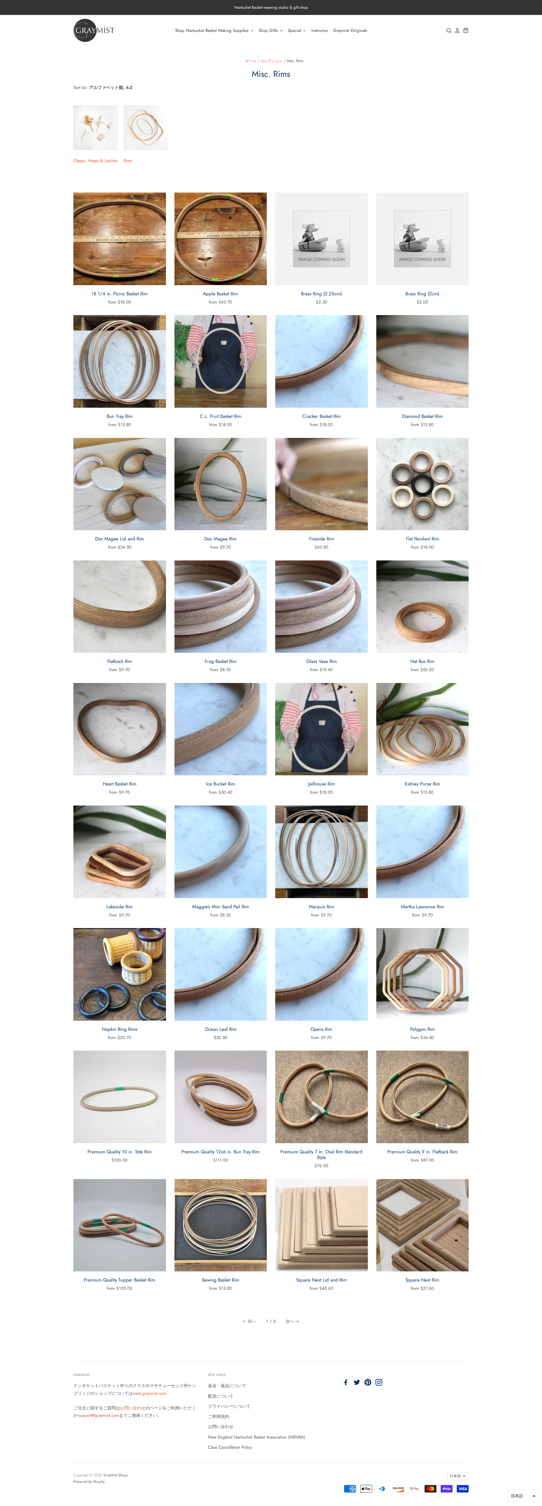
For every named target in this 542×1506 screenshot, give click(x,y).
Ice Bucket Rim (220, 783)
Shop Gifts (269, 30)
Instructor (319, 30)
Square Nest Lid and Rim (321, 1279)
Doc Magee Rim (220, 538)
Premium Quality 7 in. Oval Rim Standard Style (321, 1154)
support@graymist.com (98, 1415)
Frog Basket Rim (221, 661)
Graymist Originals (350, 30)
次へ (290, 1321)
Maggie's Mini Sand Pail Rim (220, 906)
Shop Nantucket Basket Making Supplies (212, 30)
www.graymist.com (150, 1393)
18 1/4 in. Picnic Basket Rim (119, 293)
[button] (522, 1496)
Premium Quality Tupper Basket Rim (119, 1279)
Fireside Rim (321, 538)
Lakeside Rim (119, 906)
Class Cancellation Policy (230, 1447)
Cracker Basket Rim (321, 416)
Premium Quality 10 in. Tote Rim (120, 1151)
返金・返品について (227, 1386)
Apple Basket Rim (220, 293)
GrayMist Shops (115, 1475)
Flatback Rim (119, 661)
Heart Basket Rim (119, 783)
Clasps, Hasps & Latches (95, 161)
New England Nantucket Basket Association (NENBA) (256, 1437)
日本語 (455, 1476)
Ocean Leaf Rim (221, 1029)
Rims (128, 161)
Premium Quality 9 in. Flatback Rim (422, 1151)
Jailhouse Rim (321, 783)
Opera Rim (321, 1029)
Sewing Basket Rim (220, 1279)
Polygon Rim (422, 1029)
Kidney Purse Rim (422, 783)
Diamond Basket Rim (422, 416)
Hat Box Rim (422, 661)
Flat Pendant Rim (422, 538)
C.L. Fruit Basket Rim (220, 416)
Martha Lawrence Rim (422, 906)
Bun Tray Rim (119, 416)
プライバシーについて (229, 1406)
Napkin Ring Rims (119, 1029)
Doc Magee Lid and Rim (119, 538)
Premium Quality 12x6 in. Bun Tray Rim (220, 1151)
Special (295, 30)
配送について (220, 1396)
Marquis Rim (321, 906)
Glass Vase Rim (321, 661)
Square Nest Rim (422, 1279)
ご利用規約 (218, 1416)
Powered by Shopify (88, 1481)
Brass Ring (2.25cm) (321, 293)
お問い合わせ (132, 1408)
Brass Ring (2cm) (422, 293)
